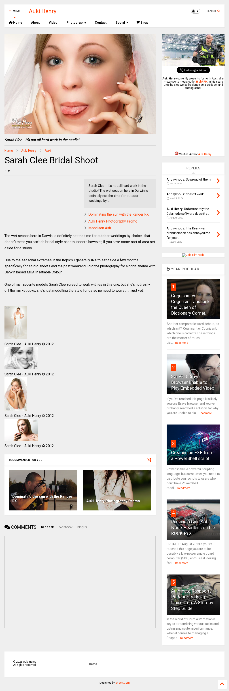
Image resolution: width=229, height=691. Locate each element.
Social (120, 22)
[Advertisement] (196, 120)
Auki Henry (42, 11)
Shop (144, 22)
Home (17, 22)
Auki (48, 150)
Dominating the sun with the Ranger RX (118, 214)
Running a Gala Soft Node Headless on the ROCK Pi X (193, 527)
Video (53, 22)
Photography (76, 22)
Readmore (181, 342)
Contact (101, 22)
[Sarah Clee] (15, 338)
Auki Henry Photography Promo (112, 221)
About (35, 22)
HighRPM (201, 81)
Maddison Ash (99, 228)
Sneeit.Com (122, 682)
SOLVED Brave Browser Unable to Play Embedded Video (192, 382)
